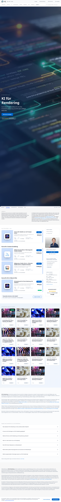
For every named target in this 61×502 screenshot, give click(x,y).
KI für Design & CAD (6, 94)
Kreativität (21, 4)
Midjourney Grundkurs (50, 216)
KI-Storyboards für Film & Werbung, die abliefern (23, 282)
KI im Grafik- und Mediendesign (46, 479)
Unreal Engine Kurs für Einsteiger (52, 408)
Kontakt (36, 1)
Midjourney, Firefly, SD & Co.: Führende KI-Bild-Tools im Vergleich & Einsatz (23, 264)
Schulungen (8, 207)
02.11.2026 (29, 256)
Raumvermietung (42, 1)
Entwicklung (8, 4)
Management (25, 4)
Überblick (2, 207)
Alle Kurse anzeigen (7, 114)
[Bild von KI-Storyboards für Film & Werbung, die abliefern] (7, 286)
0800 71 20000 (53, 252)
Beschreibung (20, 207)
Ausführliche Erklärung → (49, 284)
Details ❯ (39, 232)
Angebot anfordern (37, 296)
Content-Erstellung (49, 231)
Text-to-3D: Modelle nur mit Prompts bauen (23, 232)
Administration (3, 4)
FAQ (25, 207)
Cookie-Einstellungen (46, 499)
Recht (29, 4)
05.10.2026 (29, 238)
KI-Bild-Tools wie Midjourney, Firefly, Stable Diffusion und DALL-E (45, 217)
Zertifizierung (32, 4)
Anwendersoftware (15, 4)
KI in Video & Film (49, 233)
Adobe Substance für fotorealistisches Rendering (34, 408)
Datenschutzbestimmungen (9, 500)
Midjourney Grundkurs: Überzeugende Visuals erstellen (23, 250)
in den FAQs (22, 458)
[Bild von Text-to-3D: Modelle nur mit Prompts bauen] (7, 236)
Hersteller (37, 4)
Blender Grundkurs (21, 408)
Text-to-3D (44, 218)
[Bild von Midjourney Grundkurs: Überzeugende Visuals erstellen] (7, 254)
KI (11, 4)
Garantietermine (14, 207)
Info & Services (50, 1)
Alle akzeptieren (55, 499)
